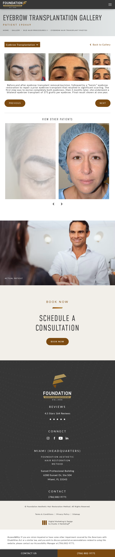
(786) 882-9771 (66, 543)
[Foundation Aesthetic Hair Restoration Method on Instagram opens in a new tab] (48, 438)
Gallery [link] (16, 30)
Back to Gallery (101, 44)
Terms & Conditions (44, 514)
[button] (110, 4)
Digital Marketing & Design (60, 522)
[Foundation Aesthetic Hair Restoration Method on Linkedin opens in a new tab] (67, 438)
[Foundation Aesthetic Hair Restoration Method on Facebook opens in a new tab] (54, 438)
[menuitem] (48, 438)
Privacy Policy (62, 514)
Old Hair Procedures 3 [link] (35, 30)
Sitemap (76, 514)
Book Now (57, 341)
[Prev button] (53, 204)
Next (103, 103)
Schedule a (57, 323)
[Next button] (61, 204)
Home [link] (6, 30)
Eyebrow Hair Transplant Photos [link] (69, 30)
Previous (15, 103)
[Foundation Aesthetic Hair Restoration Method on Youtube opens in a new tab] (60, 438)
